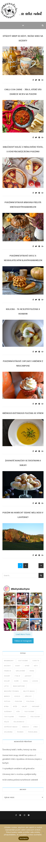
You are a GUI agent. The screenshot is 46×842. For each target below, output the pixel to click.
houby (7, 676)
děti (36, 666)
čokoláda (32, 732)
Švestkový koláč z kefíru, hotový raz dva (19, 749)
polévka (30, 701)
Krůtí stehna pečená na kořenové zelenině (20, 779)
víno (35, 727)
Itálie (17, 676)
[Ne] (43, 833)
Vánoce (25, 727)
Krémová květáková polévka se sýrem (23, 413)
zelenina (8, 732)
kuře (16, 681)
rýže (15, 706)
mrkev (7, 696)
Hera (32, 671)
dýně (27, 666)
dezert (7, 666)
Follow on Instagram (23, 641)
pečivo (7, 701)
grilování (20, 671)
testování (29, 711)
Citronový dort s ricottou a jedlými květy (19, 774)
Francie (7, 671)
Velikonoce (19, 722)
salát (24, 706)
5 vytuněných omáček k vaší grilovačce (18, 768)
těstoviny (35, 716)
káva (25, 681)
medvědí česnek (11, 691)
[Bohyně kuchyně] (23, 11)
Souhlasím (24, 838)
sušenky (8, 711)
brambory (9, 660)
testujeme (9, 716)
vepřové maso (11, 727)
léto (6, 686)
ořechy (28, 696)
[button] (10, 599)
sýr (18, 711)
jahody (28, 676)
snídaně (35, 706)
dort (17, 666)
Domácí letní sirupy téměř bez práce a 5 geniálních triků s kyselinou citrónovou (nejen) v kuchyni (22, 759)
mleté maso (29, 691)
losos (35, 681)
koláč (7, 681)
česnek (20, 732)
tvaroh (22, 716)
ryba (6, 706)
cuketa (36, 660)
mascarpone (19, 686)
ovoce (17, 696)
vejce (6, 722)
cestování (23, 660)
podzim (18, 701)
